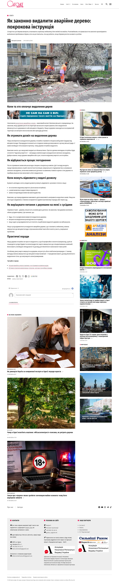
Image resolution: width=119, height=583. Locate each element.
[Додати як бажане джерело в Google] (34, 276)
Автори (20, 507)
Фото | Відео (88, 4)
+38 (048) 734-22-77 (17, 546)
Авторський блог (11, 493)
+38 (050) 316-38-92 (51, 530)
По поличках (75, 4)
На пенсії (82, 525)
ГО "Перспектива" (84, 532)
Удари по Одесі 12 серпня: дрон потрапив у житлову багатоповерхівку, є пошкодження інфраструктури (94, 336)
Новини (62, 4)
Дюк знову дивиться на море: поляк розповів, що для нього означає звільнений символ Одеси (94, 391)
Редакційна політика (26, 577)
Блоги (81, 4)
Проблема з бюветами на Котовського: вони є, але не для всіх (95, 417)
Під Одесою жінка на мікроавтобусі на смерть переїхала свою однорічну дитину (95, 171)
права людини (19, 279)
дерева (14, 279)
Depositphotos (83, 530)
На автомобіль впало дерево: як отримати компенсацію (28, 265)
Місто (8, 430)
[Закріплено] (110, 4)
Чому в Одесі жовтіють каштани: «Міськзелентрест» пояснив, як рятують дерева (40, 432)
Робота (81, 527)
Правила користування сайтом (40, 577)
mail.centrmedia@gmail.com (20, 549)
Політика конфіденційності (13, 577)
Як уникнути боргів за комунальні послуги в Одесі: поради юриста (34, 371)
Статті (67, 4)
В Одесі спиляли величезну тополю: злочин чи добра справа (30, 268)
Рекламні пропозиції (52, 528)
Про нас (97, 4)
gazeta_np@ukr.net (51, 532)
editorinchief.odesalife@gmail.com (22, 556)
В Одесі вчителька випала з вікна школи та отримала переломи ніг (94, 138)
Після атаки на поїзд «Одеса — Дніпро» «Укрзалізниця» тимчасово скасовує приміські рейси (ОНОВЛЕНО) (95, 201)
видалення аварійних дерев (25, 123)
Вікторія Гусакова (16, 40)
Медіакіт (48, 525)
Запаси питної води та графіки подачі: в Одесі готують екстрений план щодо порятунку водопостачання (95, 302)
